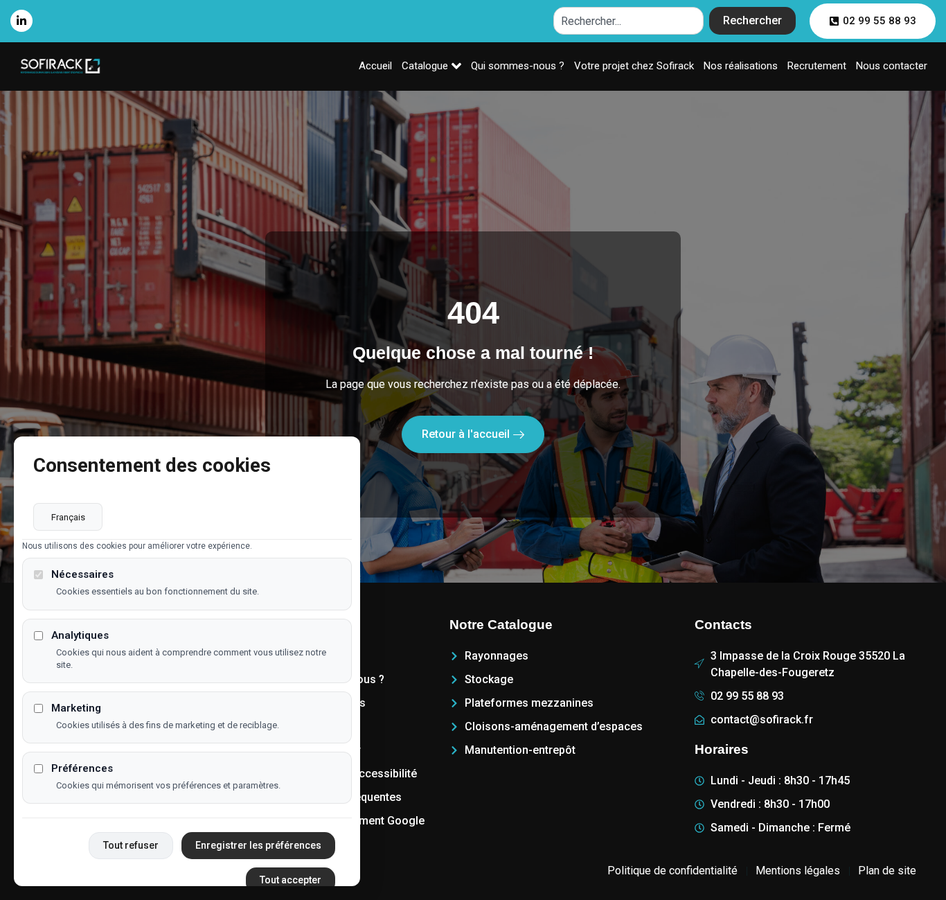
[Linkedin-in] (21, 21)
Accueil (375, 66)
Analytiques (80, 635)
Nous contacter (891, 66)
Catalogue (425, 66)
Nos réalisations (741, 66)
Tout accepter (290, 879)
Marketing (76, 708)
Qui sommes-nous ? (517, 66)
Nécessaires (82, 575)
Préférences (82, 769)
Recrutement (816, 66)
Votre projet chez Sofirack (634, 66)
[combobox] (628, 21)
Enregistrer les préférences (258, 845)
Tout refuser (131, 845)
